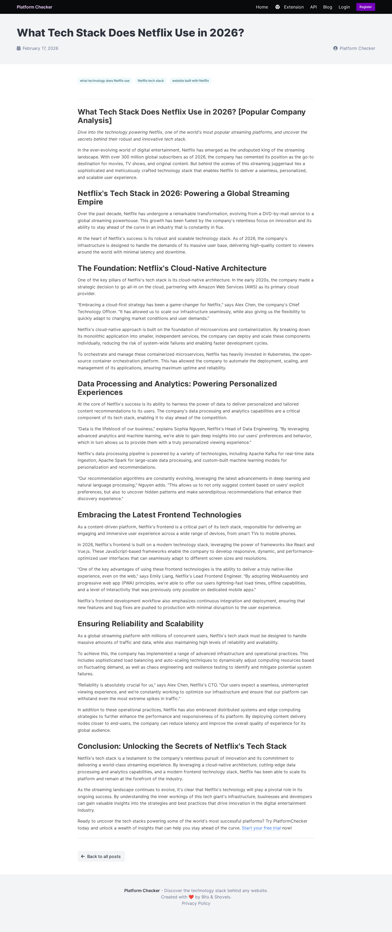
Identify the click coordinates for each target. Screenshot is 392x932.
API (313, 7)
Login (344, 7)
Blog (327, 7)
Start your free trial (261, 828)
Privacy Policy (196, 903)
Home (262, 7)
